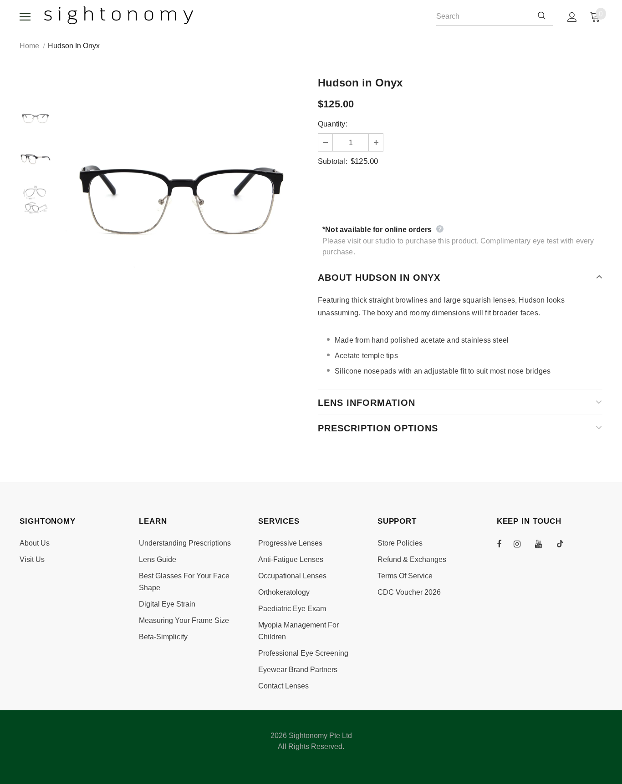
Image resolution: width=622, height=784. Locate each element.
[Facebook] (505, 544)
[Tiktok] (564, 544)
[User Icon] (572, 17)
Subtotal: (332, 161)
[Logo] (119, 15)
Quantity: (332, 124)
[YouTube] (543, 544)
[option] (182, 200)
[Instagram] (522, 544)
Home (29, 46)
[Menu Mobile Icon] (25, 16)
